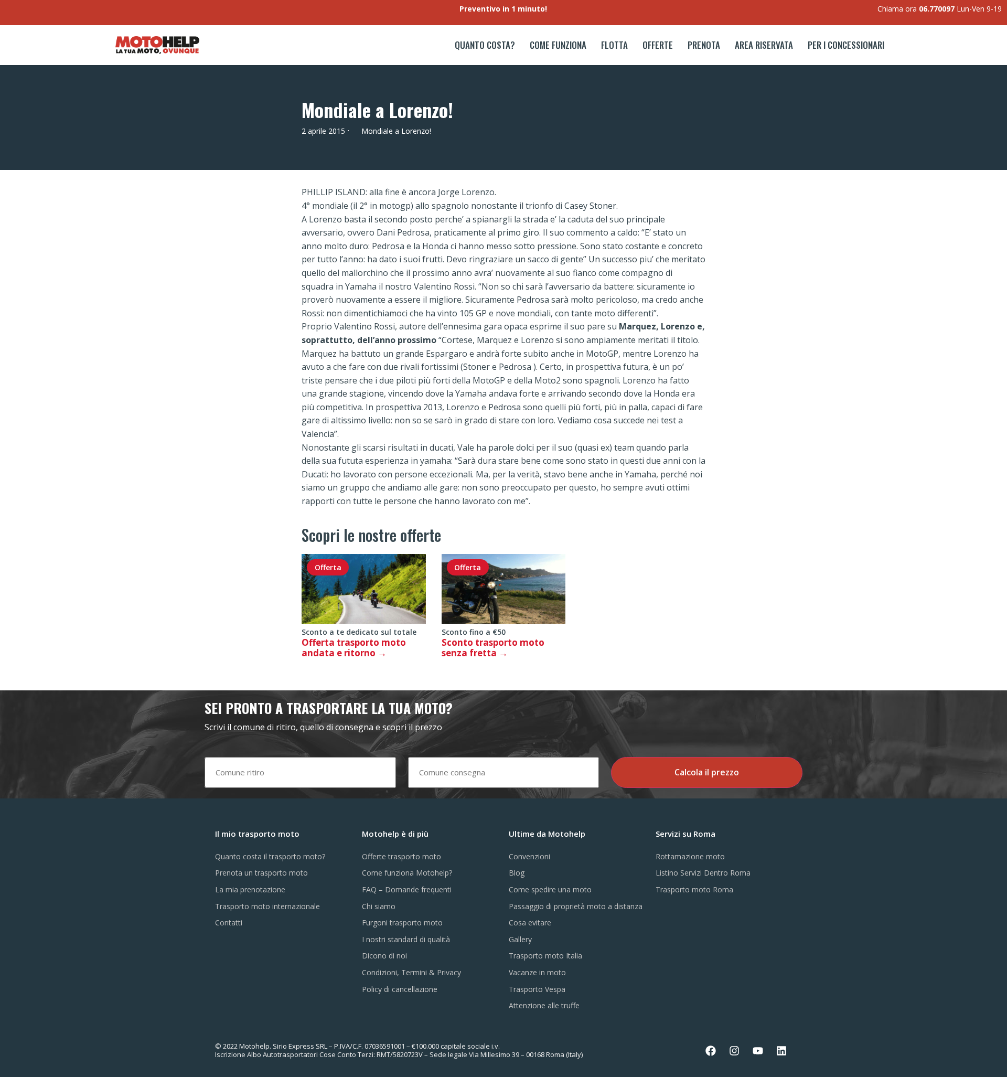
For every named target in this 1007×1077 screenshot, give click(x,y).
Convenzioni (529, 856)
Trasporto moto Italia (545, 956)
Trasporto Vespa (537, 989)
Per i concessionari (846, 44)
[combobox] (300, 772)
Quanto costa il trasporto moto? (270, 856)
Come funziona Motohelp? (407, 873)
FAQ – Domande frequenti (407, 889)
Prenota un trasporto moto (261, 873)
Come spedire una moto (550, 889)
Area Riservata (764, 44)
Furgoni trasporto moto (402, 922)
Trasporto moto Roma (694, 889)
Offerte (657, 44)
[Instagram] (734, 1050)
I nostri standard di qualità (406, 939)
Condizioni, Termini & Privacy (411, 972)
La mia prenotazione (250, 889)
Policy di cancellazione (399, 989)
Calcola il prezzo (706, 772)
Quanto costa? (485, 44)
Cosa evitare (530, 922)
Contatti (228, 922)
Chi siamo (378, 906)
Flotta (614, 44)
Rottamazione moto (690, 856)
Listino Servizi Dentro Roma (703, 873)
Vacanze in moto (537, 972)
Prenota (704, 44)
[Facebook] (710, 1050)
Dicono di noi (384, 956)
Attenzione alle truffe (544, 1005)
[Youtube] (757, 1050)
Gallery (520, 939)
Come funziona (558, 44)
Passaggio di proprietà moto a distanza (575, 906)
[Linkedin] (781, 1050)
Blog (516, 873)
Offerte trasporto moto (401, 856)
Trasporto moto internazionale (267, 906)
